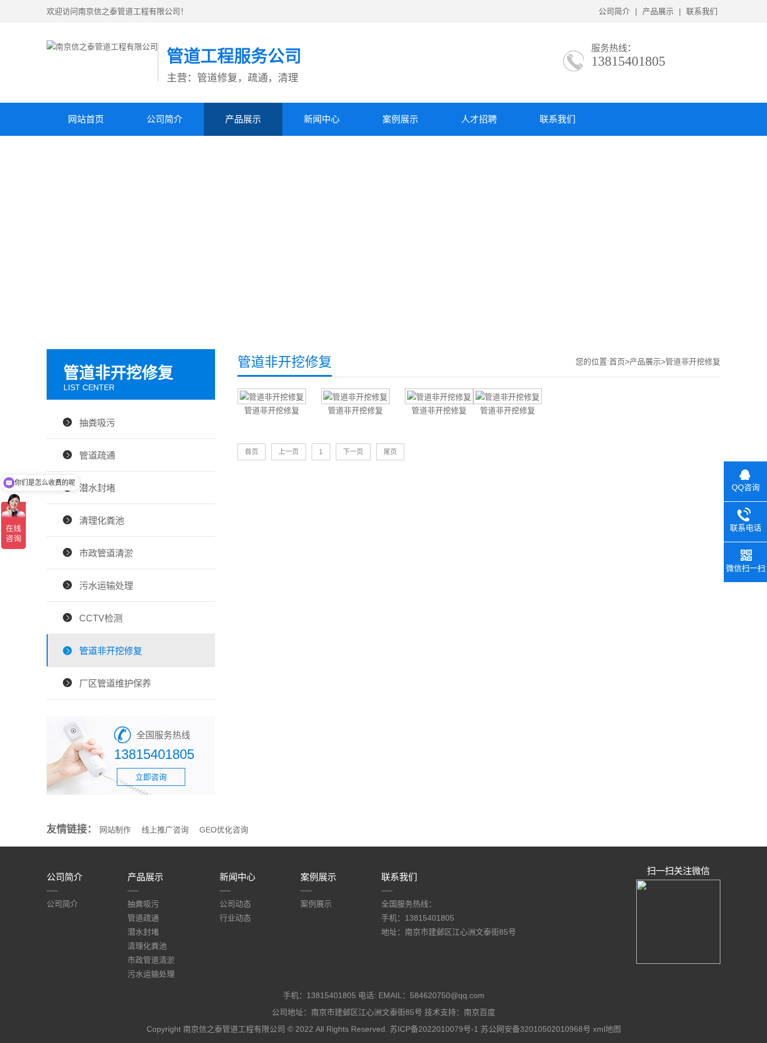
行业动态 (235, 917)
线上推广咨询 (165, 829)
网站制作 (115, 829)
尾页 (390, 452)
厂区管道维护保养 (115, 683)
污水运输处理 (106, 585)
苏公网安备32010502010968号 (536, 1028)
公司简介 (614, 11)
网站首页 (86, 119)
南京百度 (479, 1012)
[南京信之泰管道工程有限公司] (102, 46)
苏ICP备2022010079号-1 (434, 1028)
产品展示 (658, 11)
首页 (617, 361)
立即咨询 (151, 776)
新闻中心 (322, 119)
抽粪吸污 (97, 423)
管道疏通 (97, 455)
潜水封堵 (97, 488)
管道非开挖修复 (110, 651)
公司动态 (235, 903)
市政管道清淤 (106, 553)
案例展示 (400, 119)
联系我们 (702, 11)
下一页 (353, 452)
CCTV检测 (100, 618)
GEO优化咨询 (223, 829)
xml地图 (607, 1028)
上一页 (289, 452)
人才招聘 (479, 119)
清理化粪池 (101, 520)
